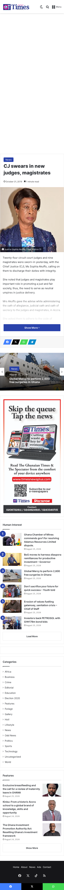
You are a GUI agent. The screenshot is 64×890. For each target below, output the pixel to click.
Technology (11, 751)
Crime (8, 682)
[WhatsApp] (22, 342)
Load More (32, 636)
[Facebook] (6, 342)
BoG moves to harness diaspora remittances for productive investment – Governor (42, 558)
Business (10, 677)
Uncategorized (13, 756)
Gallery (8, 714)
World (8, 762)
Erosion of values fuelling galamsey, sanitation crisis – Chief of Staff (40, 605)
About (24, 867)
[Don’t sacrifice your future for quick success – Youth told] (12, 591)
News (8, 159)
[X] (14, 342)
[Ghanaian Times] (16, 6)
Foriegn (9, 709)
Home (16, 867)
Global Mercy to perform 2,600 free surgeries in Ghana (29, 380)
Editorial (9, 687)
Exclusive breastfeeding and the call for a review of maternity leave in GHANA (21, 789)
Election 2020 (12, 698)
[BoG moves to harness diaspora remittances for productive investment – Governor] (12, 559)
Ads (39, 867)
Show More (31, 327)
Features (9, 703)
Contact (47, 867)
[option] (32, 372)
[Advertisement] (32, 49)
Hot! (7, 719)
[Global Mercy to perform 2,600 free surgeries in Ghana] (12, 575)
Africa (8, 671)
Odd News (10, 735)
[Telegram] (31, 342)
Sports (8, 746)
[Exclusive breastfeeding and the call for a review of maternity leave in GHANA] (51, 790)
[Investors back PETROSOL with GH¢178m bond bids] (12, 622)
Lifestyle (9, 724)
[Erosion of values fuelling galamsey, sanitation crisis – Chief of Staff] (12, 606)
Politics (9, 740)
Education (10, 693)
